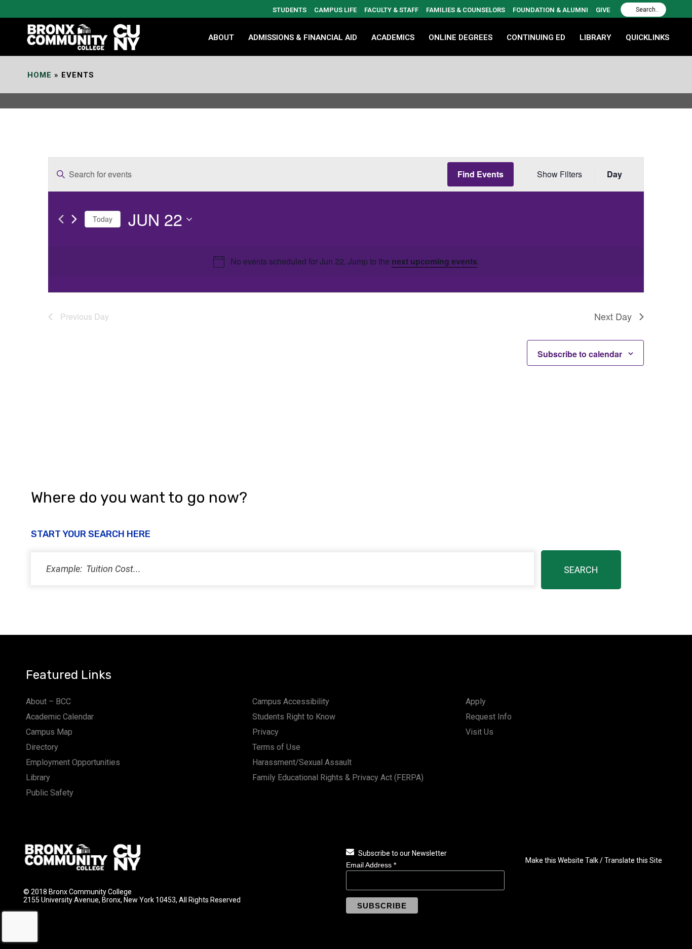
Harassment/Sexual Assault (302, 762)
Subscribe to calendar (579, 354)
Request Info (489, 717)
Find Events (480, 174)
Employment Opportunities (73, 762)
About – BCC (48, 701)
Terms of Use (276, 747)
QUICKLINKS (647, 37)
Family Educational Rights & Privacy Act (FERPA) (338, 777)
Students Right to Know (293, 717)
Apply (476, 701)
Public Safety (49, 793)
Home (39, 75)
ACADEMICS (392, 37)
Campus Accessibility (290, 701)
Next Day (613, 316)
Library (38, 777)
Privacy (265, 732)
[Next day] (74, 219)
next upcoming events (434, 261)
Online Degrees (460, 37)
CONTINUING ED (536, 37)
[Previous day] (61, 219)
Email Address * (371, 865)
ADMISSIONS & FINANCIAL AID (302, 37)
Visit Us (479, 732)
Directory (42, 747)
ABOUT (221, 37)
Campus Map (49, 732)
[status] (282, 568)
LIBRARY (595, 37)
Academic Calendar (60, 717)
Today (102, 219)
